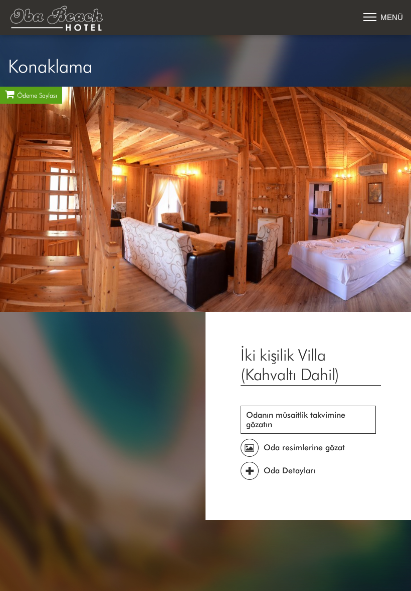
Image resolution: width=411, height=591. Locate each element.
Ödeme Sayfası (37, 96)
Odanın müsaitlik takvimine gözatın (295, 419)
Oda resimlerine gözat (304, 447)
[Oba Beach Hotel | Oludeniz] (58, 19)
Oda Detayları (289, 470)
